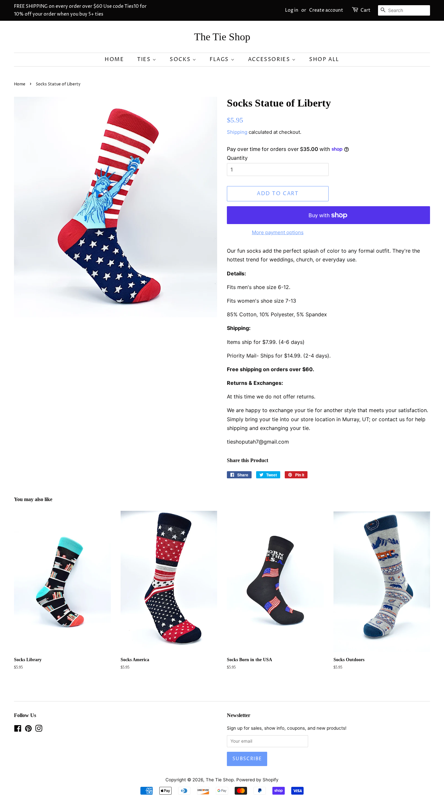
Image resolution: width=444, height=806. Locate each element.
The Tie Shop (222, 37)
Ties (144, 59)
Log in (291, 10)
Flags (220, 59)
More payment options (278, 232)
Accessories (270, 59)
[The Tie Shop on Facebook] (17, 729)
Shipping (237, 132)
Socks (181, 59)
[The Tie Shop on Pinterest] (28, 729)
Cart (365, 10)
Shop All (324, 59)
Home (114, 59)
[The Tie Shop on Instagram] (38, 729)
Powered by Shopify (257, 779)
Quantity (237, 158)
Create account (326, 10)
